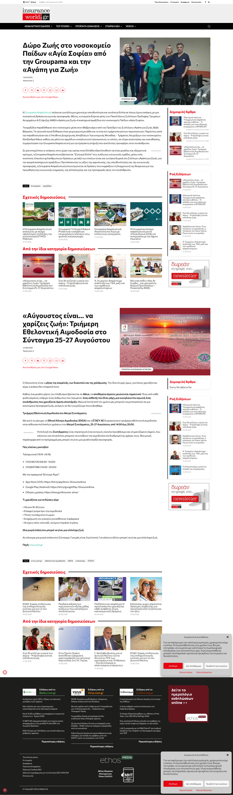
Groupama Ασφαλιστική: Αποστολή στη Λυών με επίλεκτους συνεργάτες (108, 231)
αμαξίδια (47, 186)
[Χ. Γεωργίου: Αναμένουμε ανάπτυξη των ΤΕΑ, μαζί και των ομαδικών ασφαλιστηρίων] (110, 266)
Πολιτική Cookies (185, 790)
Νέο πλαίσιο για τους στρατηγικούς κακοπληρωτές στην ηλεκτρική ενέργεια (40, 707)
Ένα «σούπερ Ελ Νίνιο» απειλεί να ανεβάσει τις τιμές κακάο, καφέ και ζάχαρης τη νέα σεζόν (140, 722)
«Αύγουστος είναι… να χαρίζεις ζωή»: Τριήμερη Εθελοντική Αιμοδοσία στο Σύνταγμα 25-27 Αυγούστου (38, 284)
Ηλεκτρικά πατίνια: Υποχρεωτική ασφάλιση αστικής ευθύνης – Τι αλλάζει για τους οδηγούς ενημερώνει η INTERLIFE (195, 122)
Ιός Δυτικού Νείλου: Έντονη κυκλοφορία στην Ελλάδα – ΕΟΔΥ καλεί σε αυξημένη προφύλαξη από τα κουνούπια (91, 725)
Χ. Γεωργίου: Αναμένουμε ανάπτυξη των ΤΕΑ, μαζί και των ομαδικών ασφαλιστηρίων (109, 284)
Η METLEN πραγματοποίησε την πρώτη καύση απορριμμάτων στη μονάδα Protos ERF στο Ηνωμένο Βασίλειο (43, 723)
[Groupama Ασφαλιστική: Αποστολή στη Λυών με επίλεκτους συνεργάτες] (110, 214)
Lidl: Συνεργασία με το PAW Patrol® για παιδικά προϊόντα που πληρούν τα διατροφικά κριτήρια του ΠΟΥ (140, 730)
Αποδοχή (173, 784)
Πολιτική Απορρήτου (204, 790)
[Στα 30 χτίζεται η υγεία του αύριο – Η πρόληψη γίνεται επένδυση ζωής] (74, 266)
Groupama (35, 186)
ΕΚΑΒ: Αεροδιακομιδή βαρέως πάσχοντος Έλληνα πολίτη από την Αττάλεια (89, 700)
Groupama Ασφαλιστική (38, 112)
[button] (227, 755)
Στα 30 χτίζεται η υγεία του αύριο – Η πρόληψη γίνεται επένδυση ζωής (74, 283)
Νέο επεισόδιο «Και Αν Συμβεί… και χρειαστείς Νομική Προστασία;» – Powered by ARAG (143, 284)
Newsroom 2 (28, 80)
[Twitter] (31, 90)
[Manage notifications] (5, 790)
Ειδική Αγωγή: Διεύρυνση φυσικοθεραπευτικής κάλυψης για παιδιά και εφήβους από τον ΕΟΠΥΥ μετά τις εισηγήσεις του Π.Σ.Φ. (91, 735)
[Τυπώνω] (62, 90)
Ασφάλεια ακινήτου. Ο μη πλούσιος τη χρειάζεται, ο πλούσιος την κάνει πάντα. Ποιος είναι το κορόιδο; (195, 229)
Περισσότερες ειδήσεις (53, 741)
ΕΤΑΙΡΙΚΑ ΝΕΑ (128, 99)
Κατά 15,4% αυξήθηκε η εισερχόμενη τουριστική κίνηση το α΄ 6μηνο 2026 (43, 714)
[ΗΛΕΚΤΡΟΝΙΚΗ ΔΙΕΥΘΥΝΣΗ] (56, 90)
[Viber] (44, 90)
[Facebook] (205, 2)
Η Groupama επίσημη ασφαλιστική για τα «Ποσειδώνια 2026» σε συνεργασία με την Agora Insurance (144, 234)
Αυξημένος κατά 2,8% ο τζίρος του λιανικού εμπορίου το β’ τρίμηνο (41, 700)
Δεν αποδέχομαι (193, 784)
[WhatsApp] (50, 90)
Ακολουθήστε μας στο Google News (40, 97)
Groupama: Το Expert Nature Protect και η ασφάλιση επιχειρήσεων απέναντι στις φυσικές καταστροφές (74, 233)
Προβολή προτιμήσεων (216, 784)
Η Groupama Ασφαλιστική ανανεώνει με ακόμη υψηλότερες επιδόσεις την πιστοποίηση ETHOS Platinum (37, 234)
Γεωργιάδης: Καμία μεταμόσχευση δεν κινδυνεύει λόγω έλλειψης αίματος (87, 717)
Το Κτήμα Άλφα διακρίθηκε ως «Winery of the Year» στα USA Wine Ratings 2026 (139, 714)
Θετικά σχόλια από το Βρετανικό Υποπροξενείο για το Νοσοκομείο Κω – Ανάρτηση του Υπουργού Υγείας (91, 708)
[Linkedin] (208, 2)
